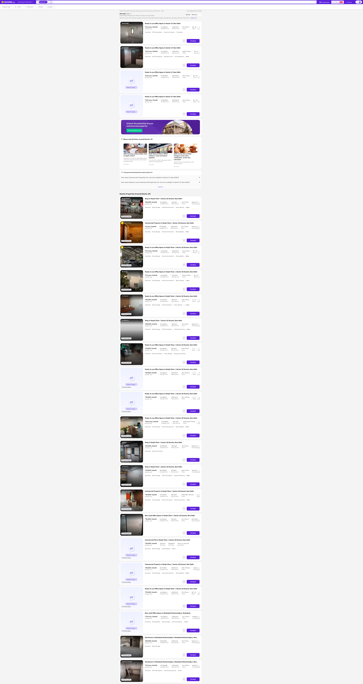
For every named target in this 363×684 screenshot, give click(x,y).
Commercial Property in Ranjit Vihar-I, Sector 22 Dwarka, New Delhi (169, 223)
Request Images (130, 87)
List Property (337, 2)
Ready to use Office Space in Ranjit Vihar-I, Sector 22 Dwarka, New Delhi (171, 247)
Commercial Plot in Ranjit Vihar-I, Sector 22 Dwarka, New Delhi (167, 540)
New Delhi (127, 11)
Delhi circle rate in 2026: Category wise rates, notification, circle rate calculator (183, 156)
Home (121, 11)
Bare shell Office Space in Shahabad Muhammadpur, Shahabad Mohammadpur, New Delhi (167, 613)
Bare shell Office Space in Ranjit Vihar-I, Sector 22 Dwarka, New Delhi (170, 515)
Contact (193, 41)
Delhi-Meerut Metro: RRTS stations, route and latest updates (158, 156)
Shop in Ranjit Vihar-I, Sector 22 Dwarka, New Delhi (163, 199)
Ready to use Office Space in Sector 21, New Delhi (162, 23)
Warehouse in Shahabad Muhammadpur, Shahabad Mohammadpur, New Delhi (171, 637)
